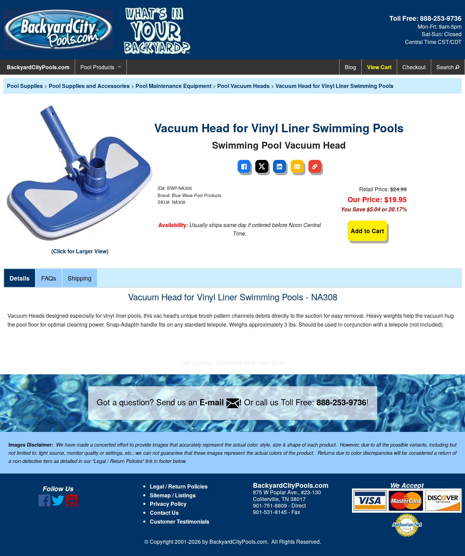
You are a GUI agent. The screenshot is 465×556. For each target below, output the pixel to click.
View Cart (379, 67)
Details (20, 278)
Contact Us (164, 512)
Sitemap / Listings (173, 495)
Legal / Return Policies (179, 486)
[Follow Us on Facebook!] (44, 504)
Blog (350, 67)
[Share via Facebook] (244, 166)
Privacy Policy (168, 504)
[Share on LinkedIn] (279, 166)
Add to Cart (367, 230)
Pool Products (97, 67)
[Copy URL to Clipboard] (314, 166)
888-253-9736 (441, 18)
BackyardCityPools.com (38, 67)
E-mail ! (220, 402)
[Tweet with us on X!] (58, 504)
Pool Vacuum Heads (243, 86)
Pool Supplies (25, 86)
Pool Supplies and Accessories (89, 86)
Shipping (80, 278)
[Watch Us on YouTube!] (72, 504)
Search (445, 67)
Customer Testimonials (179, 521)
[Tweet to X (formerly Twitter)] (261, 166)
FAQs (48, 278)
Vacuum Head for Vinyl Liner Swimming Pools (334, 86)
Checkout (414, 67)
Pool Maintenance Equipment (173, 86)
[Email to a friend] (297, 166)
